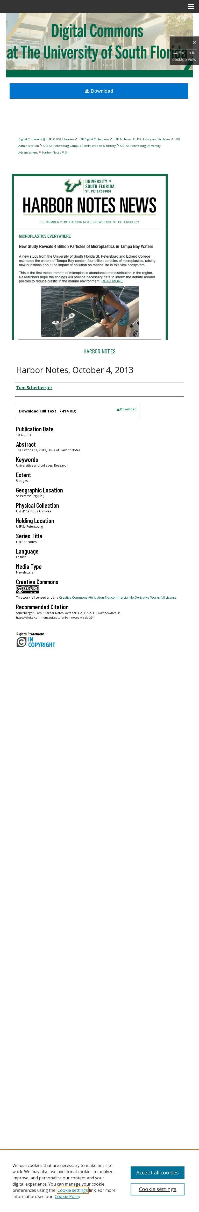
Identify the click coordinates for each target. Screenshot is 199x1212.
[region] (99, 1180)
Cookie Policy (67, 1196)
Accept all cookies (157, 1172)
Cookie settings (73, 1190)
